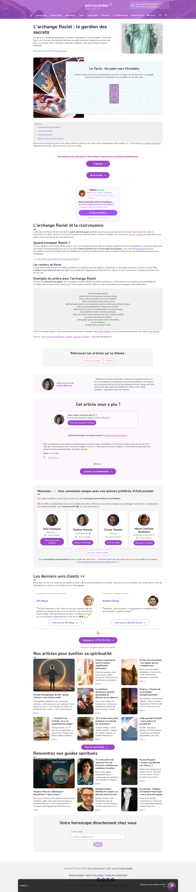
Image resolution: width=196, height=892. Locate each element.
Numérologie (137, 15)
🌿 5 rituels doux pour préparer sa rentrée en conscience (106, 721)
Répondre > (53, 458)
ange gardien (153, 331)
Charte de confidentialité (116, 875)
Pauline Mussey (61, 51)
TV (160, 15)
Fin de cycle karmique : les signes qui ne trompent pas (150, 663)
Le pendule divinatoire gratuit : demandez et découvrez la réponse (106, 693)
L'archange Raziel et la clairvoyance (49, 127)
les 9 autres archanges (151, 143)
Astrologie (70, 15)
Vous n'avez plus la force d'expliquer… (96, 203)
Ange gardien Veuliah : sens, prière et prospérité (150, 721)
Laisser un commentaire (96, 471)
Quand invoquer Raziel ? (45, 131)
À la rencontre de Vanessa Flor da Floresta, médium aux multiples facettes (106, 764)
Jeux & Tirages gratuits (122, 868)
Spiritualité (92, 15)
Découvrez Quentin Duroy (129, 622)
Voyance (105, 15)
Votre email (77, 832)
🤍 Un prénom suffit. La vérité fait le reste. (93, 207)
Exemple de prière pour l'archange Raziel (51, 138)
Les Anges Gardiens (92, 361)
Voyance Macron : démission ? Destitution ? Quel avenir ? (48, 793)
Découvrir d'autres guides (98, 552)
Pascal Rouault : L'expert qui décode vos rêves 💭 (149, 762)
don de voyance (136, 234)
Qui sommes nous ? (96, 868)
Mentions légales (76, 875)
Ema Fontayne (52, 528)
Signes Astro (56, 15)
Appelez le (96, 640)
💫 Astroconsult (120, 15)
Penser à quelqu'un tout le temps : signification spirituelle (105, 664)
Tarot (81, 15)
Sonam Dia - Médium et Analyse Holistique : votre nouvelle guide (150, 792)
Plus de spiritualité (94, 747)
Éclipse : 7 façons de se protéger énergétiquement (149, 692)
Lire (35, 713)
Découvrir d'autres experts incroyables (98, 647)
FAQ (108, 868)
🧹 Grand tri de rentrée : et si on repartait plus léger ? (62, 721)
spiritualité (139, 249)
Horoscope (41, 15)
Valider (98, 844)
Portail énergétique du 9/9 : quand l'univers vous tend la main (51, 696)
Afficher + (98, 464)
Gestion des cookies (95, 875)
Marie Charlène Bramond (144, 530)
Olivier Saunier (113, 529)
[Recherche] (166, 15)
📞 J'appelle (96, 163)
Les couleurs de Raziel (45, 134)
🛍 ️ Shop (151, 15)
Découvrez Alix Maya (64, 622)
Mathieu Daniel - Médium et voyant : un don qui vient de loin (106, 792)
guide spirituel (104, 331)
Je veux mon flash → (98, 213)
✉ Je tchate (96, 175)
